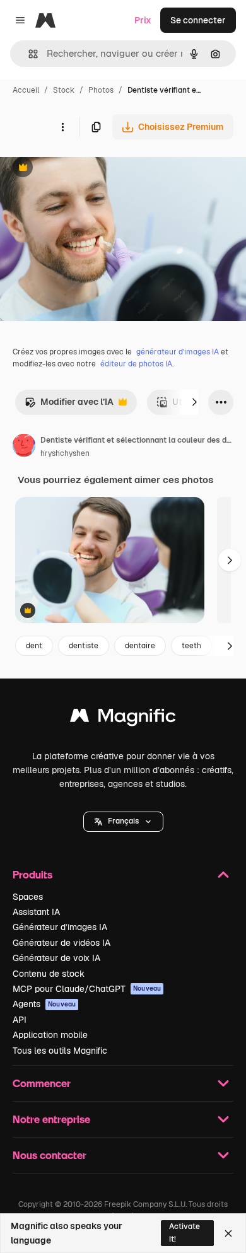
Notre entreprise (51, 1119)
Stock (63, 90)
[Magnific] (123, 718)
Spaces (28, 896)
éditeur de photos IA (136, 364)
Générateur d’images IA (60, 927)
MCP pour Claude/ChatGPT (87, 988)
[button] (123, 822)
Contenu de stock (49, 973)
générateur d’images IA (177, 352)
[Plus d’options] (62, 126)
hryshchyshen (65, 453)
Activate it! (184, 1232)
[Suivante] (194, 402)
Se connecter (198, 20)
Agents (44, 1004)
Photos (101, 90)
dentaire (140, 646)
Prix (142, 20)
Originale (83, 169)
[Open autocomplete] (28, 54)
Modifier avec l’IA (69, 405)
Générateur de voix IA (56, 958)
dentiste (83, 646)
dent (34, 646)
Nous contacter (49, 1155)
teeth (191, 646)
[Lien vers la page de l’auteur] (24, 447)
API (19, 1019)
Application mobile (50, 1034)
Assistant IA (36, 912)
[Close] (228, 1233)
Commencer (42, 1083)
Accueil (26, 90)
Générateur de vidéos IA (61, 942)
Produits (32, 874)
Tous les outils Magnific (60, 1050)
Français (123, 821)
